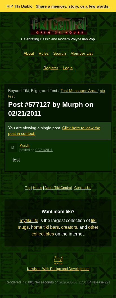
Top (27, 188)
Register (50, 68)
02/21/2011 (44, 150)
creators (69, 227)
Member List (81, 53)
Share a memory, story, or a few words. (73, 6)
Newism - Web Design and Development (58, 269)
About (29, 53)
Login (68, 68)
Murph (24, 145)
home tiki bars (45, 227)
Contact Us (82, 188)
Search (59, 53)
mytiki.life (29, 220)
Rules (44, 53)
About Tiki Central (58, 188)
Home (37, 188)
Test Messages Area (79, 90)
